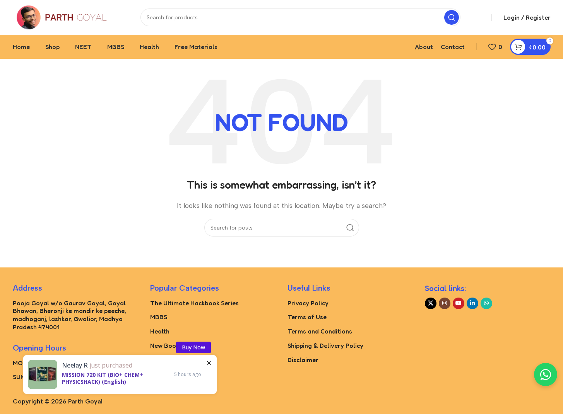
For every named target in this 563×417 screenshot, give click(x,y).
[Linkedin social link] (472, 303)
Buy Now (193, 347)
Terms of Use (307, 317)
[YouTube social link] (458, 303)
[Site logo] (61, 16)
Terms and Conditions (319, 331)
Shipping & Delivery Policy (325, 345)
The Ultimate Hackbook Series (194, 303)
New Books (166, 345)
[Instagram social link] (444, 303)
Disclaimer (302, 360)
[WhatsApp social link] (486, 303)
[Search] (451, 17)
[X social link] (430, 303)
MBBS (158, 317)
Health (159, 331)
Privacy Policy (308, 303)
